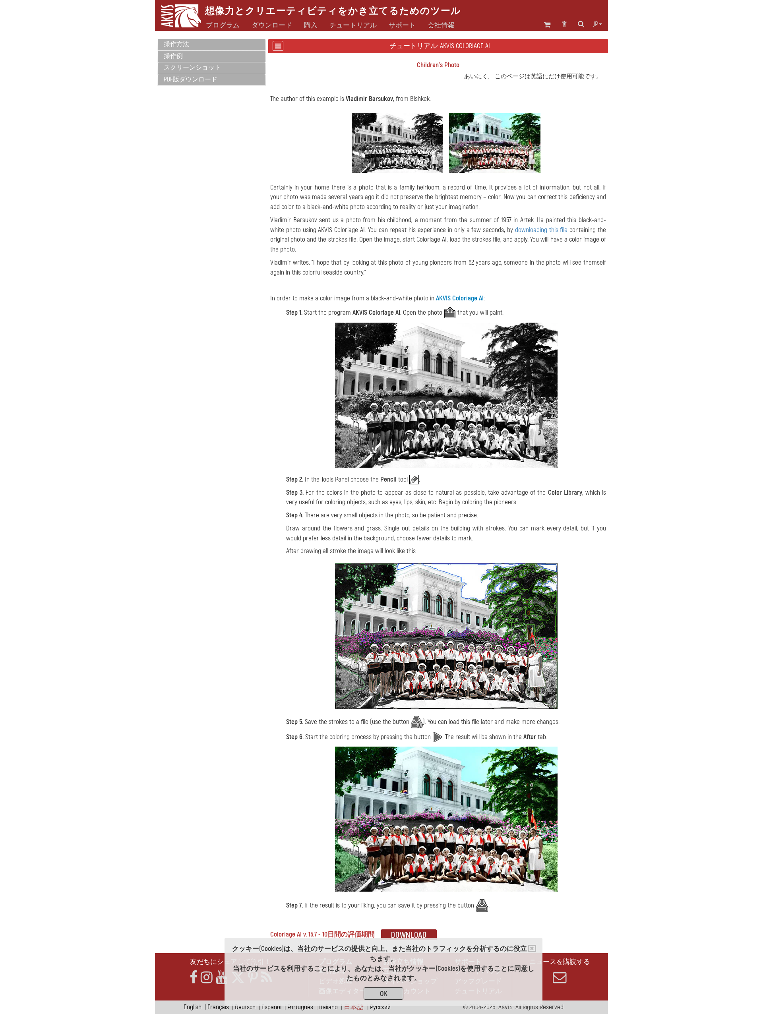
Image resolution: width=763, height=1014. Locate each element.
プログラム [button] (223, 25)
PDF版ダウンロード (190, 79)
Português (300, 1007)
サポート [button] (402, 25)
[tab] (211, 44)
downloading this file (541, 230)
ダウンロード (272, 25)
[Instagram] (207, 978)
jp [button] (595, 24)
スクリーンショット (192, 68)
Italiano (328, 1007)
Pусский (380, 1007)
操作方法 (176, 44)
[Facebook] (194, 978)
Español (271, 1007)
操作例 (173, 56)
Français (218, 1007)
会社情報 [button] (441, 25)
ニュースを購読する (559, 962)
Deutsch (245, 1007)
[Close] (532, 948)
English (192, 1007)
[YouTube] (222, 978)
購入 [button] (311, 25)
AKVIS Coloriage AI (460, 298)
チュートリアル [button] (353, 25)
